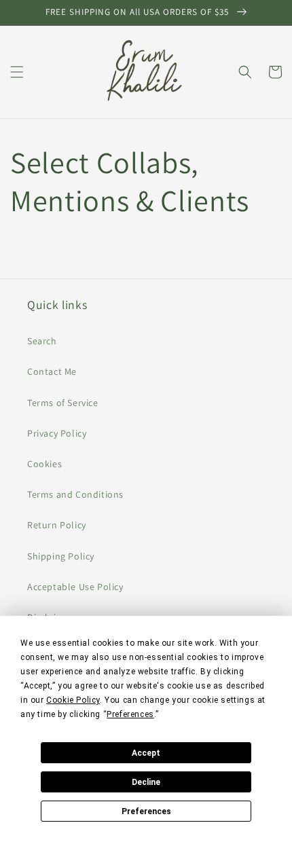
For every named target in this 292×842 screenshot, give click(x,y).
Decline (146, 782)
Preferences (146, 811)
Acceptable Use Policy (75, 587)
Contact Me (52, 371)
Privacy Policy (56, 433)
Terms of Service (62, 403)
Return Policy (56, 525)
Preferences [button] (130, 714)
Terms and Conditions (75, 494)
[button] (17, 72)
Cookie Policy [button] (73, 700)
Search (42, 341)
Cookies (44, 464)
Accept (146, 753)
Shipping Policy (60, 556)
